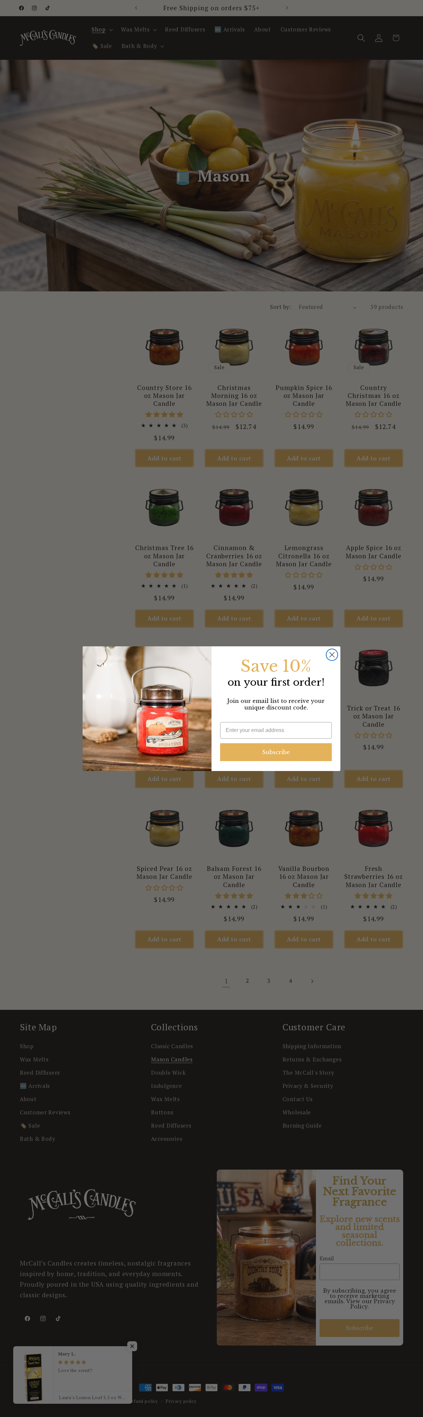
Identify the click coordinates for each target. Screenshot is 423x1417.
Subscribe (276, 752)
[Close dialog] (332, 655)
